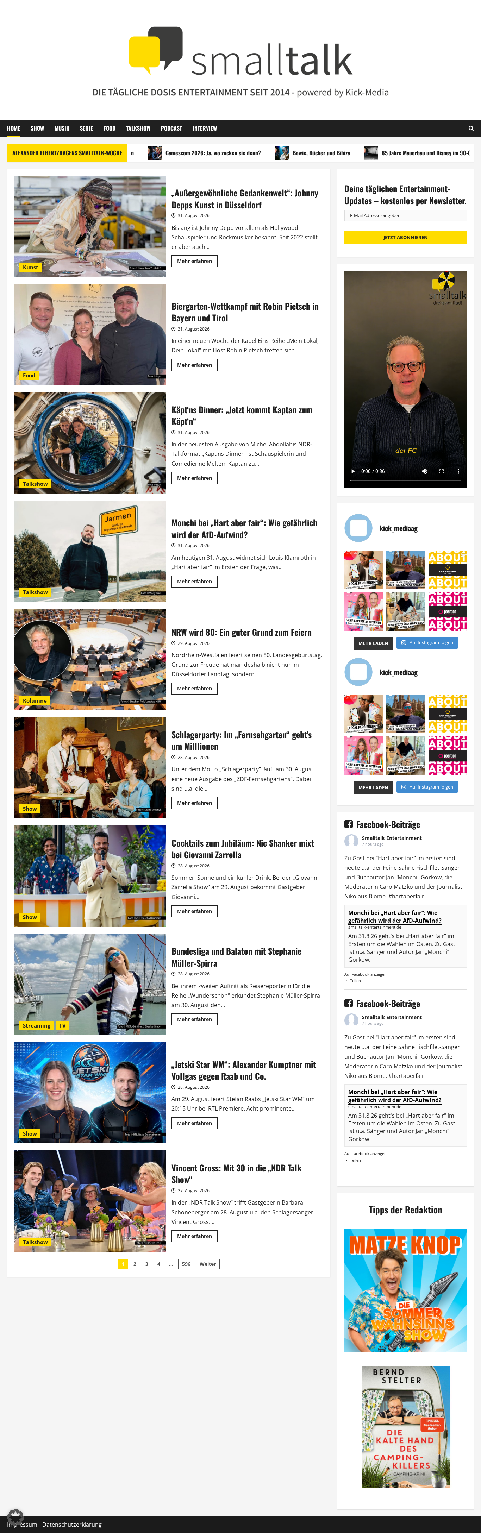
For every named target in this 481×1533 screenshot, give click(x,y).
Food (109, 128)
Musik (62, 128)
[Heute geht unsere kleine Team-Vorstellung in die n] (448, 611)
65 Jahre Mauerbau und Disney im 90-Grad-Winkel (395, 153)
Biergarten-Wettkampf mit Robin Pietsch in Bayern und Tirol (90, 334)
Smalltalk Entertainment (392, 838)
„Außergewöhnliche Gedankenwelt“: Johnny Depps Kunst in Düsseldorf (90, 226)
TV (62, 1025)
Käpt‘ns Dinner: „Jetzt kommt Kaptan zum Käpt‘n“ (90, 443)
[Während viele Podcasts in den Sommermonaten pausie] (363, 611)
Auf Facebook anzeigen (365, 974)
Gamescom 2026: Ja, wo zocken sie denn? (170, 153)
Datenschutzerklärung (72, 1524)
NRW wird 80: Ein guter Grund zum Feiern (90, 659)
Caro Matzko (396, 887)
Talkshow (138, 128)
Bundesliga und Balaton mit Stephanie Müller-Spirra (90, 984)
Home (13, 128)
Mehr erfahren (197, 262)
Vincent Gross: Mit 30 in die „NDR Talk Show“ (90, 1201)
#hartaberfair (406, 896)
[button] (15, 1517)
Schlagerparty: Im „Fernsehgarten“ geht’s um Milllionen (90, 768)
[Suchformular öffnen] (471, 128)
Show (37, 128)
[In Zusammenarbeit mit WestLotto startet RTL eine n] (363, 570)
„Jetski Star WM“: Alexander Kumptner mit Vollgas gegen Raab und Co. (90, 1093)
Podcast (171, 128)
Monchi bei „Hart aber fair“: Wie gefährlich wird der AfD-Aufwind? (90, 551)
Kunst (30, 267)
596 (186, 1264)
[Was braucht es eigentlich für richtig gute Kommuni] (448, 570)
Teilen (355, 980)
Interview (205, 128)
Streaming (36, 1025)
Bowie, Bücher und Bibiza (278, 153)
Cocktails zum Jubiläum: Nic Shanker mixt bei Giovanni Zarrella (90, 876)
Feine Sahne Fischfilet (411, 868)
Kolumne (35, 700)
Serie (86, 128)
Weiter (208, 1264)
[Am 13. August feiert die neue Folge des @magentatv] (405, 570)
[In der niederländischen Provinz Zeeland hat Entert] (405, 611)
